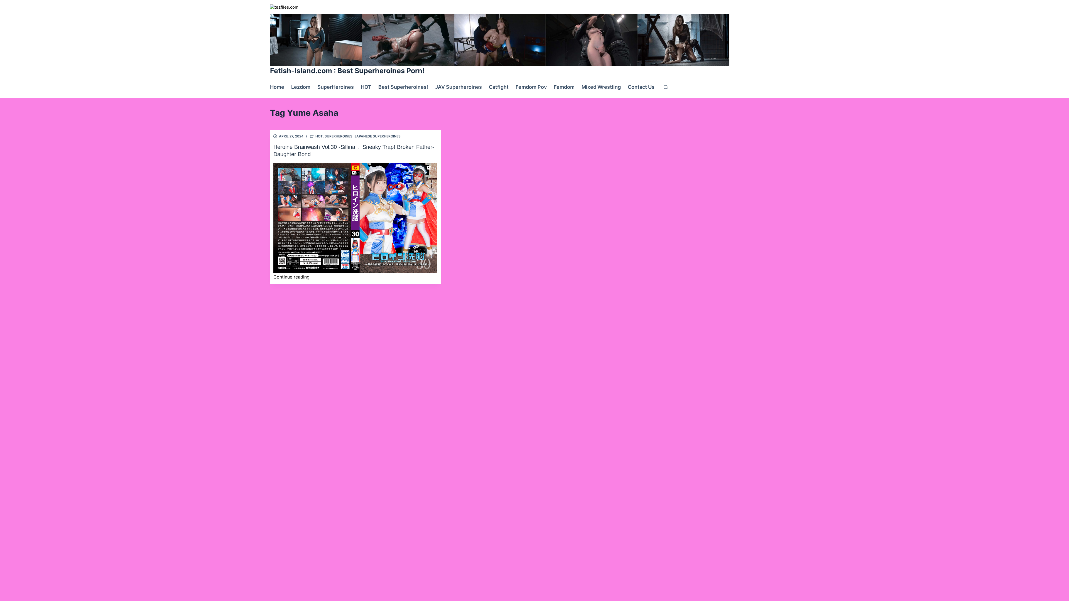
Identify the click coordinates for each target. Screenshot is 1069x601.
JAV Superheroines (458, 87)
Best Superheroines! (403, 87)
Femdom (564, 87)
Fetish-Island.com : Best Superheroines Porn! (347, 70)
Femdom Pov (531, 87)
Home (277, 87)
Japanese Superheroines (377, 136)
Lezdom (300, 87)
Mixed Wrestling (601, 87)
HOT (366, 87)
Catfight (499, 87)
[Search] (666, 87)
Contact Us (641, 87)
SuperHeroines (335, 87)
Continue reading (291, 277)
